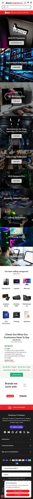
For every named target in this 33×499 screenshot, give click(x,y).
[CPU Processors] (6, 315)
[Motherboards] (27, 297)
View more (16, 274)
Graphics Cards (6, 305)
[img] (16, 340)
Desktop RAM (16, 305)
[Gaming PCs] (6, 282)
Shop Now (16, 101)
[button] (30, 3)
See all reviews (16, 374)
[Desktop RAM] (16, 297)
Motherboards (27, 305)
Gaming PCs (6, 288)
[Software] (27, 315)
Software (27, 321)
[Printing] (16, 315)
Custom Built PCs (16, 43)
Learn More (16, 67)
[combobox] (16, 7)
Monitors (27, 288)
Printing (16, 321)
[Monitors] (27, 282)
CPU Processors (6, 322)
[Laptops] (16, 282)
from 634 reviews (16, 342)
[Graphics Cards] (6, 297)
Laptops (16, 288)
